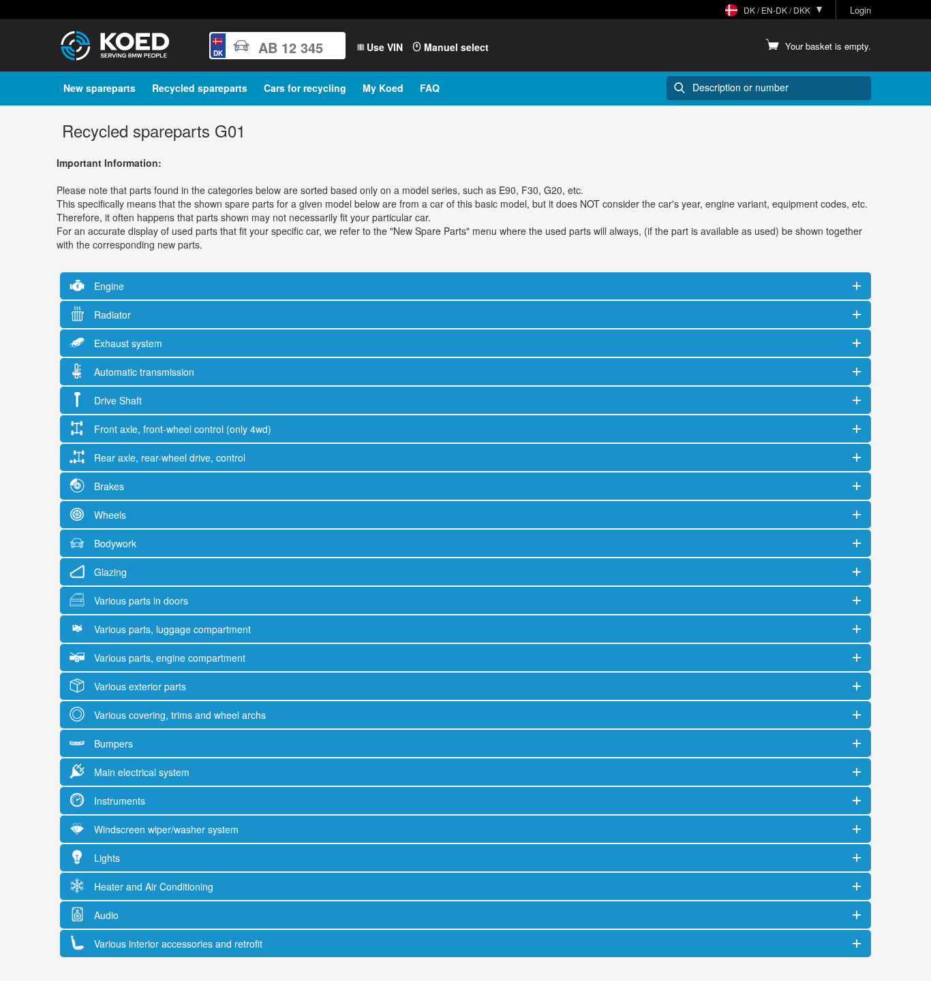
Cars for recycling (305, 88)
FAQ (430, 88)
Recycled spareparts (199, 88)
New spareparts (99, 88)
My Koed (383, 88)
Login (860, 10)
